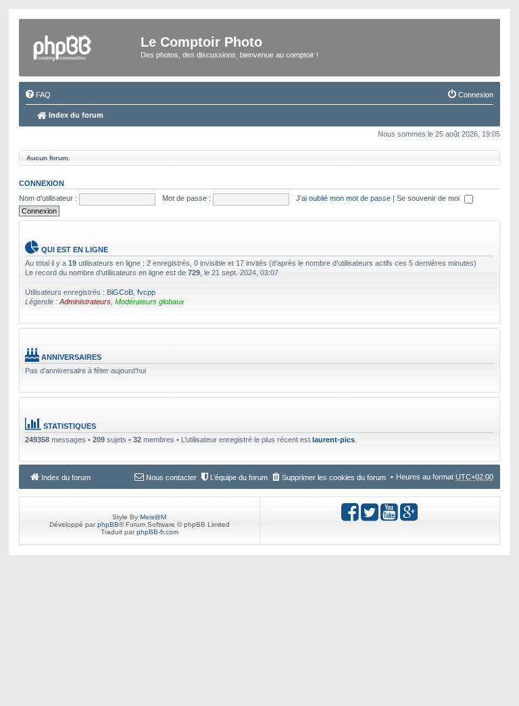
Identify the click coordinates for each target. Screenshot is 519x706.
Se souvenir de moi (429, 198)
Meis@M (153, 517)
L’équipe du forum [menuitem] (239, 477)
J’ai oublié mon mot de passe (343, 198)
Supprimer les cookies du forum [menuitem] (334, 477)
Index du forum (75, 115)
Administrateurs (85, 302)
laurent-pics (333, 440)
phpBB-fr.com (157, 532)
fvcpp (146, 292)
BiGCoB (120, 292)
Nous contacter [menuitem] (171, 477)
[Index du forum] (82, 46)
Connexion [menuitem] (475, 95)
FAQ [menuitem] (43, 95)
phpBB (108, 524)
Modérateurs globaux (149, 302)
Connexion (41, 183)
